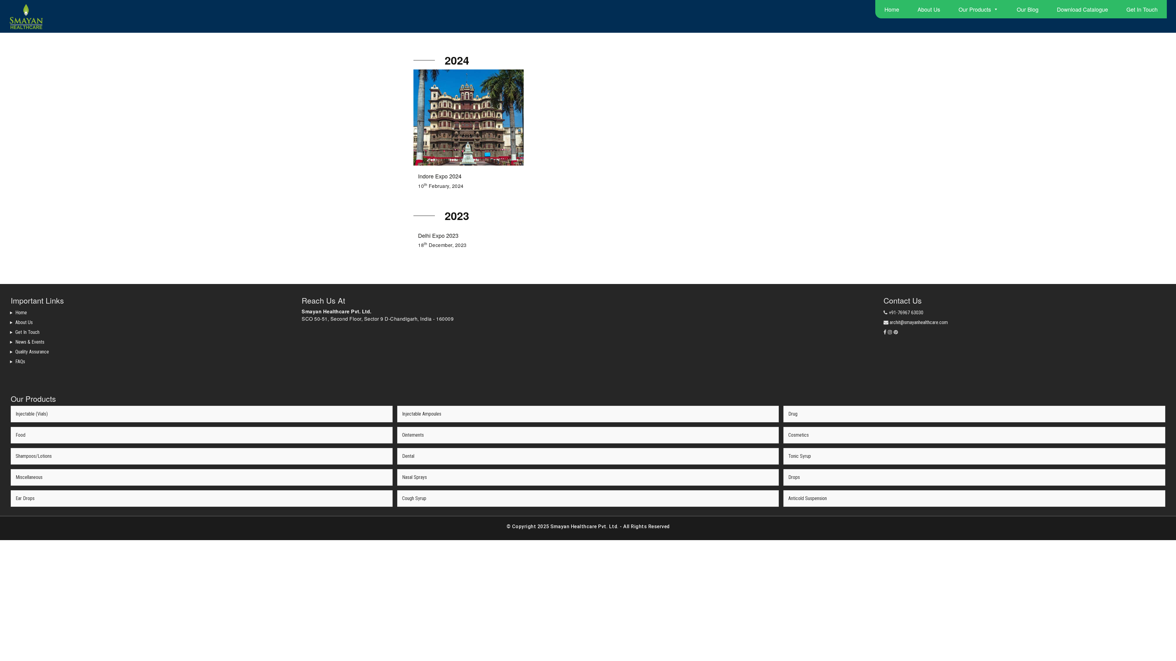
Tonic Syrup (799, 456)
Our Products (975, 9)
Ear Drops (25, 498)
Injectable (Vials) (32, 414)
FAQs (20, 361)
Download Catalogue (1082, 9)
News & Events (29, 342)
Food (20, 435)
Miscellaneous (29, 477)
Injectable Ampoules (421, 414)
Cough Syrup (414, 498)
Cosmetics (798, 435)
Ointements (413, 435)
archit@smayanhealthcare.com (918, 322)
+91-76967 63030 (905, 313)
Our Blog (1027, 9)
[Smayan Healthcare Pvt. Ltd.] (101, 16)
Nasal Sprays (414, 477)
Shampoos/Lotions (34, 456)
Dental (408, 456)
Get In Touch (1142, 9)
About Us (929, 9)
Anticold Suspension (807, 498)
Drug (792, 414)
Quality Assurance (32, 352)
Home (891, 9)
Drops (794, 477)
